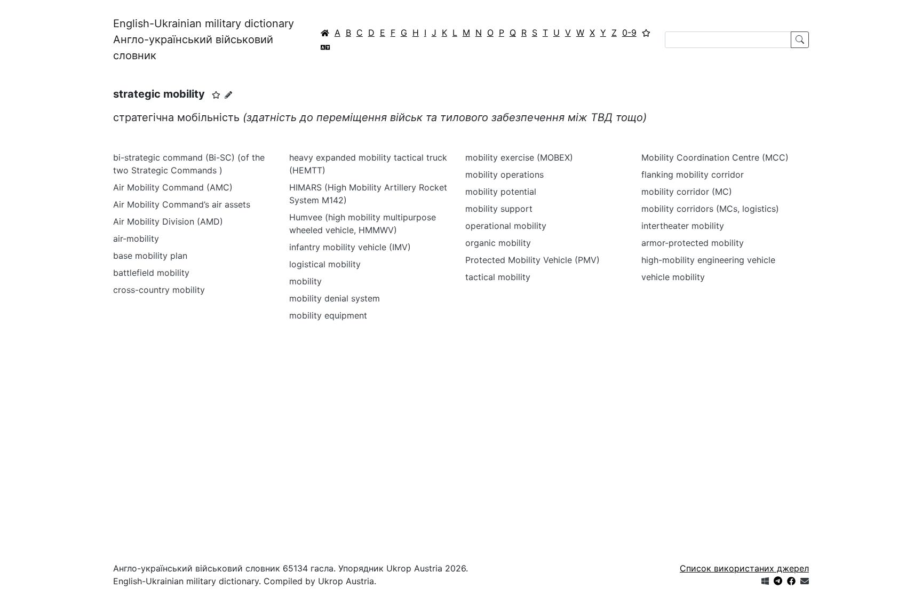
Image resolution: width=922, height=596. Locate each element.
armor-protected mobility (692, 242)
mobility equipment (328, 315)
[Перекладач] (325, 47)
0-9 (629, 32)
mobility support (498, 208)
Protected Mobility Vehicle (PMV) (532, 260)
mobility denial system (334, 298)
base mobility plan (150, 255)
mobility (305, 281)
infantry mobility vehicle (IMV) (350, 247)
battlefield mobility (151, 272)
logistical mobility (325, 264)
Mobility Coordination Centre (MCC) (715, 157)
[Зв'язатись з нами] (804, 581)
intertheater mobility (682, 225)
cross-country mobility (159, 289)
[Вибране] (646, 32)
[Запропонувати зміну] (228, 94)
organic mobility (498, 242)
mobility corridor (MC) (686, 191)
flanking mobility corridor (692, 174)
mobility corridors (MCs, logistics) (710, 208)
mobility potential (500, 191)
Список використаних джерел (744, 568)
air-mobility (136, 238)
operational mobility (505, 225)
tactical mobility (497, 277)
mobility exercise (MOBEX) (519, 157)
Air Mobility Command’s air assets (181, 204)
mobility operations (504, 174)
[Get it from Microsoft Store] (765, 581)
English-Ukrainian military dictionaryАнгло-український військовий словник (203, 39)
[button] (216, 95)
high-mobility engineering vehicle (708, 260)
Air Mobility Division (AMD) (168, 221)
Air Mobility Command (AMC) (173, 187)
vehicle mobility (673, 277)
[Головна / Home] (325, 32)
